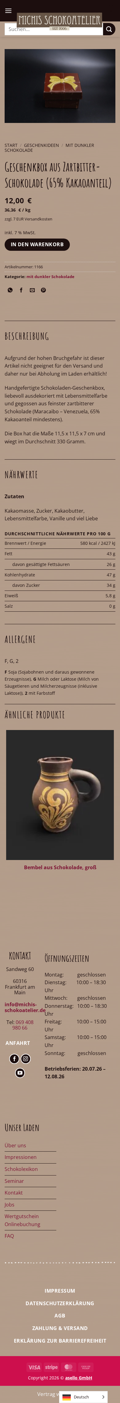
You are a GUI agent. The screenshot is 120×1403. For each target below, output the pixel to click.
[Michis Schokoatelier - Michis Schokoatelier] (59, 21)
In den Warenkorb (37, 244)
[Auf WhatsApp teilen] (10, 290)
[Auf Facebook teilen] (21, 290)
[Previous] (11, 129)
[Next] (28, 129)
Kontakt (14, 1192)
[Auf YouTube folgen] (20, 1073)
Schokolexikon (21, 1169)
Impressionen (21, 1157)
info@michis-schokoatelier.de (25, 1007)
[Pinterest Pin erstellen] (43, 290)
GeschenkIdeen (41, 145)
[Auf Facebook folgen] (14, 1059)
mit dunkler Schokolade (50, 276)
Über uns (15, 1145)
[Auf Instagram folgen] (26, 1059)
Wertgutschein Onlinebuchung (22, 1220)
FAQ (9, 1236)
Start (11, 145)
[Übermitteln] (109, 29)
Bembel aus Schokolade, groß (60, 867)
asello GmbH (78, 1378)
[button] (8, 10)
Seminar (14, 1181)
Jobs (9, 1204)
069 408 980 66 (23, 1025)
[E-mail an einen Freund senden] (32, 290)
